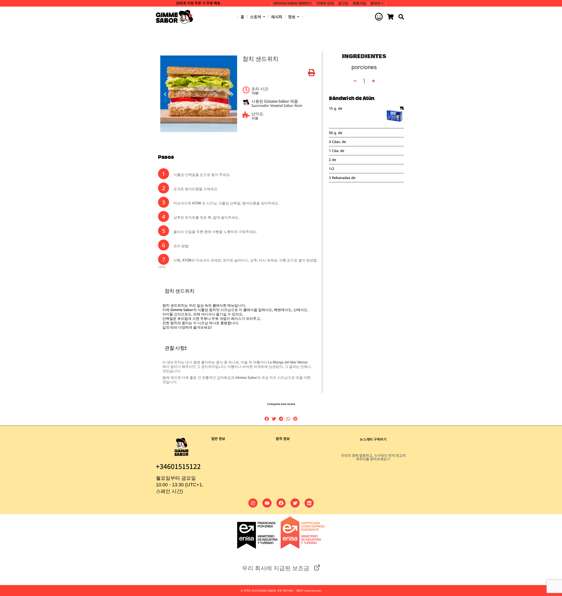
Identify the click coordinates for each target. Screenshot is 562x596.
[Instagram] (253, 503)
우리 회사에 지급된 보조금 (275, 568)
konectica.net (312, 590)
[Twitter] (295, 503)
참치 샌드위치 (260, 58)
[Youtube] (267, 503)
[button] (165, 94)
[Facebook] (281, 503)
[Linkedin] (309, 503)
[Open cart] (390, 17)
